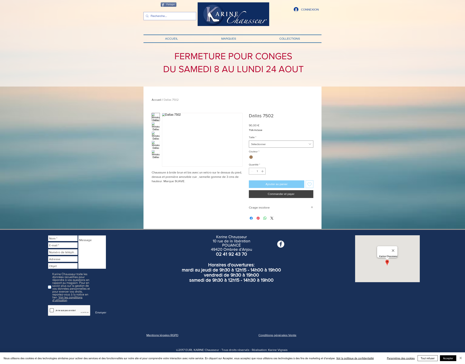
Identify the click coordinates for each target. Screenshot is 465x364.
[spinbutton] (257, 171)
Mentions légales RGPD (162, 335)
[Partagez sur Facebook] (251, 218)
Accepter (448, 358)
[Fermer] (460, 358)
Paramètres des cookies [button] (401, 358)
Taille (252, 137)
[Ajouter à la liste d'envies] (309, 184)
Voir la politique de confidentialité (355, 358)
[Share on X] (272, 218)
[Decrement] (251, 171)
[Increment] (262, 171)
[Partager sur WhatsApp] (265, 218)
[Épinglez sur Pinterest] (258, 218)
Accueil (156, 99)
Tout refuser (428, 358)
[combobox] (281, 144)
